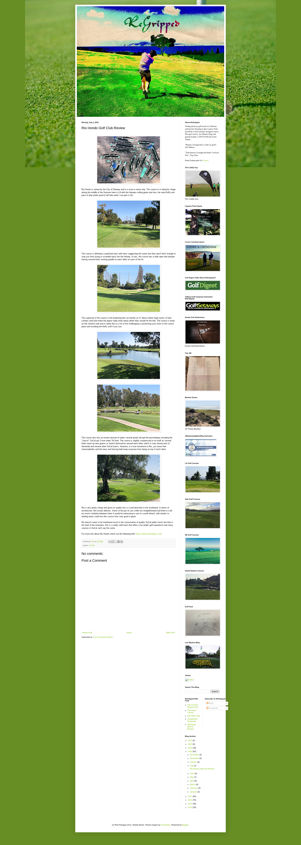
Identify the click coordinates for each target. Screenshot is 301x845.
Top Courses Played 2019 (192, 706)
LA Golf (91, 545)
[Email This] (109, 541)
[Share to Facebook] (118, 541)
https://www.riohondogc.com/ (149, 534)
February (194, 788)
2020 (190, 744)
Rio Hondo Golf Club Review (202, 769)
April (192, 781)
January (193, 792)
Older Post (170, 633)
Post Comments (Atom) (103, 637)
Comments (213, 708)
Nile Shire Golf (193, 716)
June (192, 773)
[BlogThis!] (112, 541)
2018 (190, 751)
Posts (211, 703)
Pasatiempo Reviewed (192, 720)
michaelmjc (165, 825)
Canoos (206, 160)
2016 (190, 800)
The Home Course (191, 711)
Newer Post (87, 633)
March (193, 784)
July (192, 766)
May (192, 777)
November (194, 758)
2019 (190, 748)
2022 (190, 740)
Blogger (185, 825)
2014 (190, 807)
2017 (190, 796)
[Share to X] (115, 541)
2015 (190, 804)
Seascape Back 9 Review (191, 726)
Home (129, 633)
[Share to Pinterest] (121, 541)
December (194, 755)
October (193, 762)
